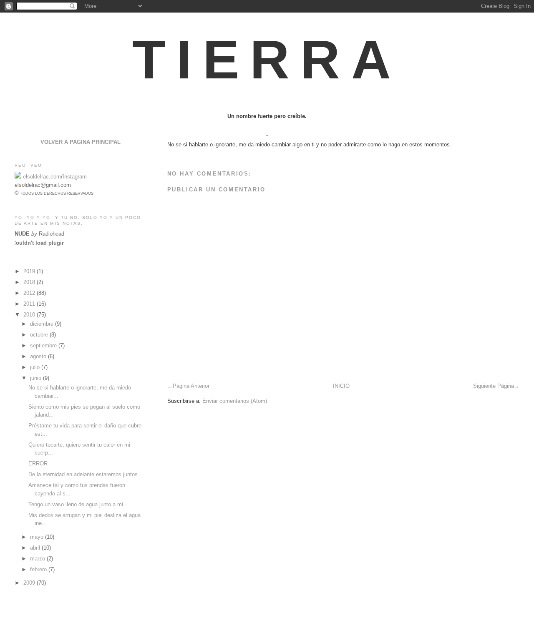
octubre (40, 335)
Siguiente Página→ (496, 386)
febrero (39, 569)
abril (36, 548)
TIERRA (267, 59)
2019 (30, 271)
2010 (30, 315)
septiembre (44, 345)
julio (35, 367)
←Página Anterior (188, 386)
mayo (37, 537)
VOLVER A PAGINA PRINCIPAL (80, 142)
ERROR (38, 463)
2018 (30, 282)
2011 (30, 304)
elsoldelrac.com (42, 176)
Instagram (75, 176)
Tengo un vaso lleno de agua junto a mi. (76, 504)
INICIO (341, 386)
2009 (30, 583)
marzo (38, 558)
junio (36, 378)
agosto (39, 356)
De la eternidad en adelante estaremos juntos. (83, 474)
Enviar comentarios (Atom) (234, 401)
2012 (30, 293)
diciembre (42, 324)
